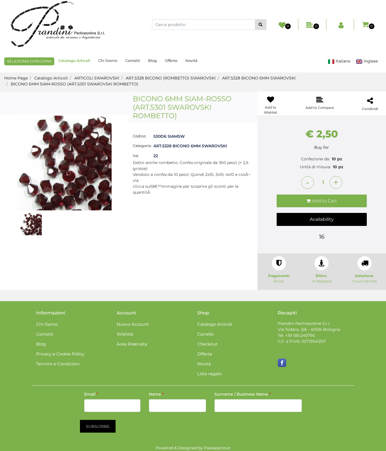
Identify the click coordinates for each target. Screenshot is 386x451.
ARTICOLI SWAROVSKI (96, 78)
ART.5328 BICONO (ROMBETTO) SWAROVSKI (171, 78)
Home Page (16, 78)
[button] (260, 24)
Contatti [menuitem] (132, 60)
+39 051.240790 (300, 335)
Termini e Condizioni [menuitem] (57, 363)
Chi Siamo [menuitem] (107, 60)
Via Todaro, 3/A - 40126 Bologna (309, 329)
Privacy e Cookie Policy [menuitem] (60, 354)
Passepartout (217, 447)
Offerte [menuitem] (171, 60)
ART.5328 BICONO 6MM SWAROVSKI (259, 78)
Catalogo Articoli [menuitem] (74, 60)
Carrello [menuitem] (205, 334)
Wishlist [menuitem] (125, 334)
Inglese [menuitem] (370, 61)
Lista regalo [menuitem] (209, 373)
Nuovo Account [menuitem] (133, 324)
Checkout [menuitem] (207, 344)
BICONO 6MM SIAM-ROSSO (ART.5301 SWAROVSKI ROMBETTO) (74, 84)
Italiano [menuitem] (342, 61)
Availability (322, 219)
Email (91, 394)
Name (156, 394)
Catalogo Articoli (51, 78)
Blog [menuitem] (152, 60)
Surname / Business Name (242, 394)
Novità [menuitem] (191, 60)
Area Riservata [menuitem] (132, 344)
